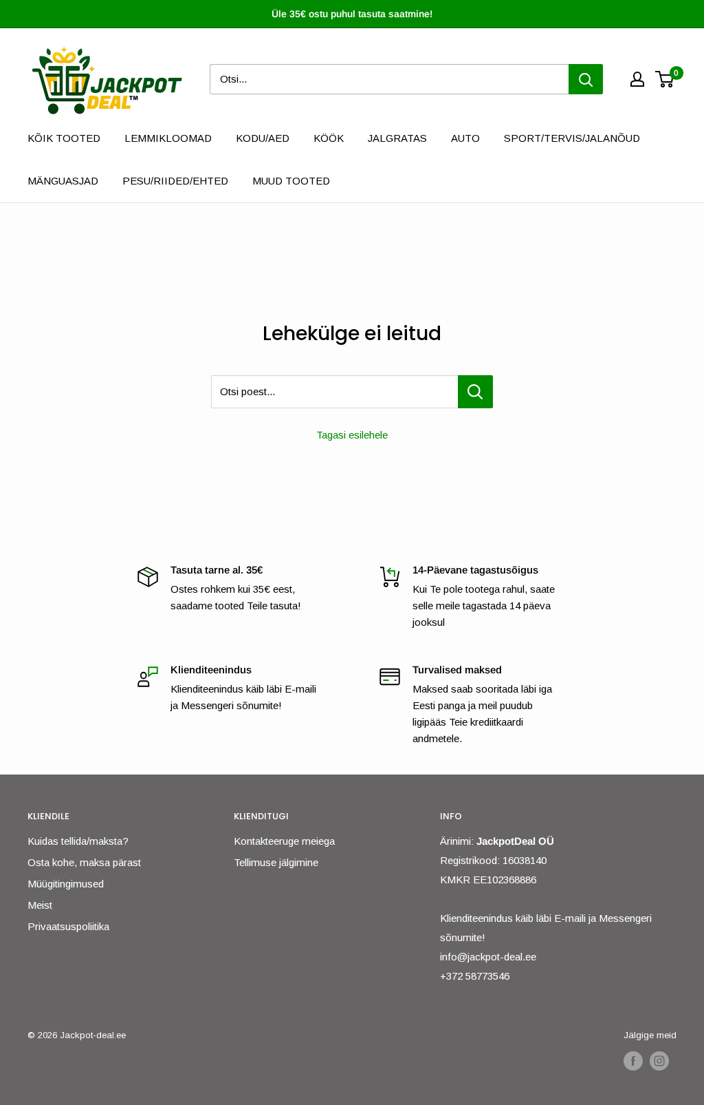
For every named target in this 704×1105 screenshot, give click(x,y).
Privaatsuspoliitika (68, 926)
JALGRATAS (397, 138)
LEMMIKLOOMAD (168, 138)
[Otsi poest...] (475, 391)
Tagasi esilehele (352, 435)
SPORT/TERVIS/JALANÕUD (572, 138)
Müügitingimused (66, 884)
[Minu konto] (637, 79)
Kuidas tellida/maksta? (78, 841)
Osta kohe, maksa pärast (84, 862)
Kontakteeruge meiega (284, 841)
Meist (40, 905)
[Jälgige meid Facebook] (633, 1061)
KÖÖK (329, 138)
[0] (665, 79)
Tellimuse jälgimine (276, 862)
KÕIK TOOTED (64, 138)
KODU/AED (262, 138)
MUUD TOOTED (291, 181)
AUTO (465, 138)
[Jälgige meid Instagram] (659, 1061)
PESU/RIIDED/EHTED (175, 181)
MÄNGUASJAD (63, 181)
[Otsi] (586, 79)
